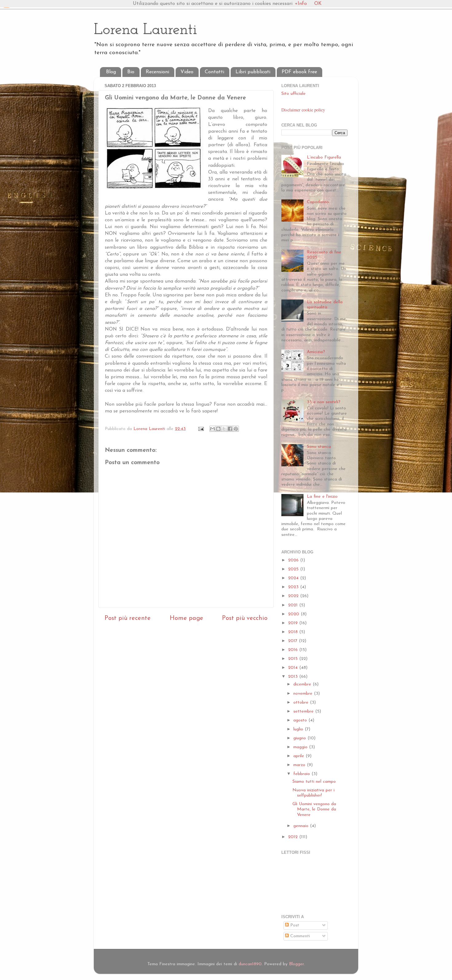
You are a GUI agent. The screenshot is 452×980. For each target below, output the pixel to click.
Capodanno (318, 202)
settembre (304, 711)
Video (186, 72)
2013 (293, 676)
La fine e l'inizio (322, 496)
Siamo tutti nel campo (314, 781)
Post (294, 925)
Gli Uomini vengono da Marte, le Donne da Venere (314, 809)
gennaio (301, 826)
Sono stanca (319, 446)
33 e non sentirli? (323, 402)
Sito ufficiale (293, 93)
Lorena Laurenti (145, 30)
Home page (186, 618)
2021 (293, 605)
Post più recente (128, 618)
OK (318, 3)
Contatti (214, 72)
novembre (303, 693)
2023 (294, 587)
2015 (293, 659)
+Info (301, 3)
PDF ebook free (299, 72)
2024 (294, 578)
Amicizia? (316, 352)
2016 (293, 650)
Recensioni (157, 72)
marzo (300, 765)
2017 (293, 641)
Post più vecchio (245, 618)
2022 (294, 596)
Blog (111, 72)
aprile (299, 756)
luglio (299, 729)
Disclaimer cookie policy (303, 110)
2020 (294, 614)
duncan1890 (250, 964)
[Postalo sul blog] (218, 429)
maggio (301, 747)
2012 (293, 837)
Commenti (299, 936)
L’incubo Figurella (324, 157)
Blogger (296, 964)
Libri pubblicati (253, 72)
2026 (294, 560)
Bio (130, 72)
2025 (294, 569)
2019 (293, 623)
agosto (300, 720)
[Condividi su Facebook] (230, 429)
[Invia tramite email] (212, 429)
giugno (300, 738)
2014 (293, 667)
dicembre (303, 684)
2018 (293, 632)
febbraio (302, 774)
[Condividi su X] (224, 429)
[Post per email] (200, 429)
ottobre (301, 702)
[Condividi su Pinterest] (236, 429)
